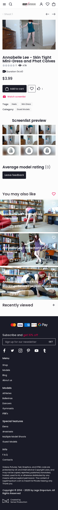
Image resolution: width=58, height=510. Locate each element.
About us (7, 380)
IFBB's (5, 413)
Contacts (7, 459)
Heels (14, 104)
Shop (5, 365)
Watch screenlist (16, 96)
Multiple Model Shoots (14, 436)
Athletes (6, 393)
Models (6, 370)
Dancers (6, 403)
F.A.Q (5, 454)
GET (51, 341)
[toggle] (4, 4)
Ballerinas (7, 398)
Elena (5, 426)
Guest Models (23, 109)
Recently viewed (17, 305)
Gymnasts (8, 408)
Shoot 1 (8, 14)
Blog (4, 375)
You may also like (19, 194)
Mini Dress (26, 104)
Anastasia (7, 431)
